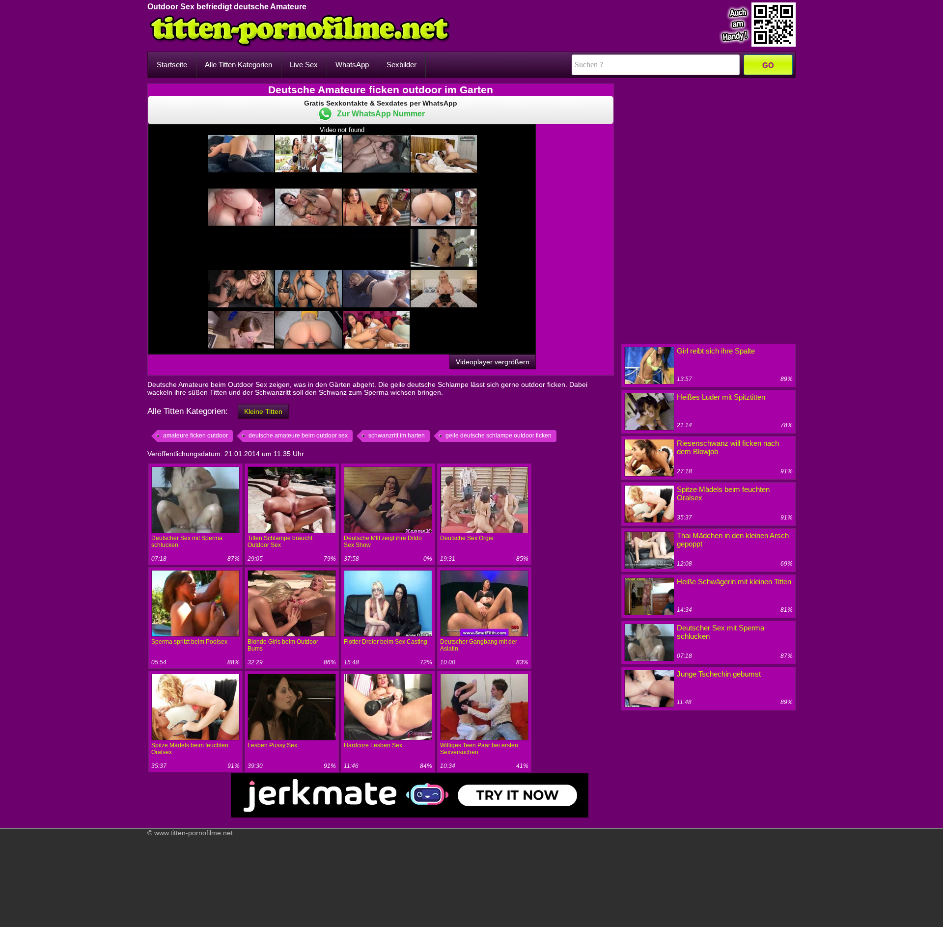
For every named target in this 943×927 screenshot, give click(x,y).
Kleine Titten (263, 411)
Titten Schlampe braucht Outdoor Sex (280, 541)
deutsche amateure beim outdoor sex (298, 435)
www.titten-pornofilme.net (193, 833)
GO (768, 65)
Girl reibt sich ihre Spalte (716, 351)
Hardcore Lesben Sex (373, 745)
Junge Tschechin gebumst (719, 674)
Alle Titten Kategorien (238, 64)
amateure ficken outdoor (195, 435)
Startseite (172, 64)
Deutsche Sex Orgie (467, 538)
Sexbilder (401, 64)
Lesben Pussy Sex (272, 745)
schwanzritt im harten (396, 435)
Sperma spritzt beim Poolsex (189, 641)
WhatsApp (352, 64)
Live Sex (304, 64)
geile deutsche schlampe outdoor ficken (498, 435)
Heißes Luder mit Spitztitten (721, 397)
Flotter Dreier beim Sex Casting (385, 641)
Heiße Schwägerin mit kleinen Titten (734, 581)
